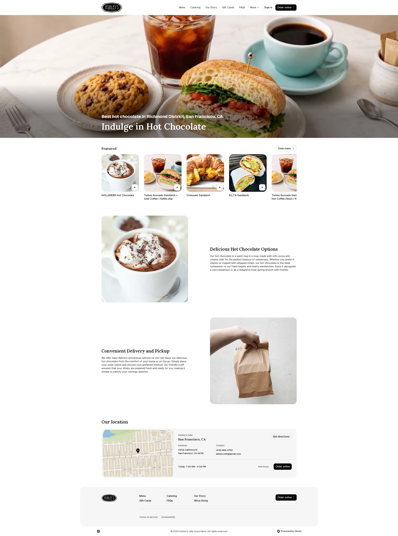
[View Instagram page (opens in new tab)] (98, 531)
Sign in (268, 7)
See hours (263, 466)
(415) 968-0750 (224, 450)
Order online (283, 466)
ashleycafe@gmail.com (228, 453)
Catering (195, 7)
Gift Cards (228, 7)
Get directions (281, 436)
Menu (182, 7)
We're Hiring (201, 500)
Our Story (211, 7)
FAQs (242, 7)
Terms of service (148, 517)
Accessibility (168, 517)
